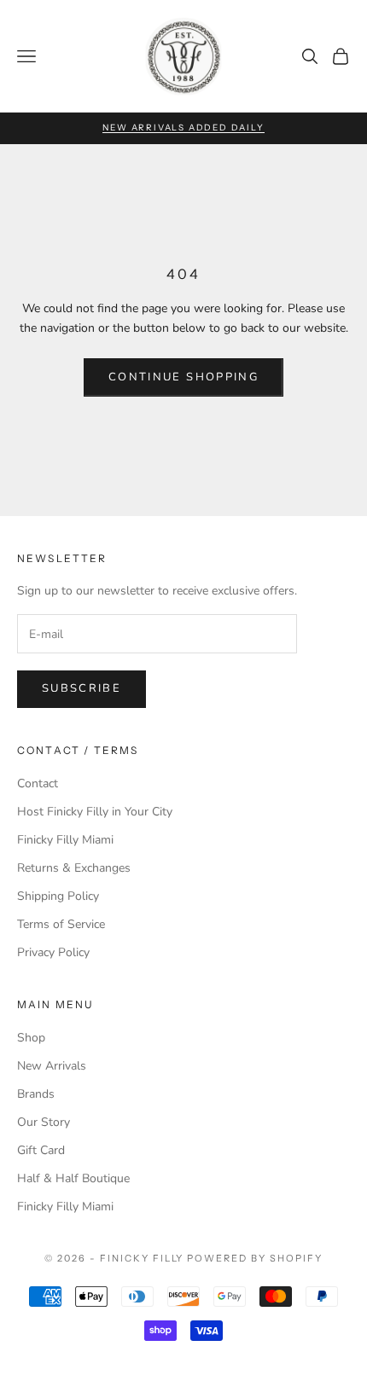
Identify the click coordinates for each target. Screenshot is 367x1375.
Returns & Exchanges (74, 868)
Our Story (43, 1122)
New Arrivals (51, 1066)
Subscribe (81, 688)
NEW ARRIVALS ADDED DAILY (183, 127)
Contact (37, 783)
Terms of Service (61, 924)
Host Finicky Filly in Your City (94, 812)
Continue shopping (183, 377)
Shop (31, 1038)
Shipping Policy (58, 896)
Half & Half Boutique (73, 1178)
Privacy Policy (53, 952)
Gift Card (41, 1150)
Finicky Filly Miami (65, 840)
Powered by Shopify (255, 1258)
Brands (36, 1094)
